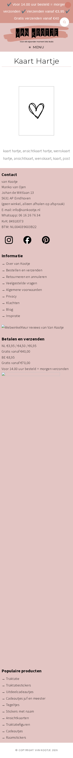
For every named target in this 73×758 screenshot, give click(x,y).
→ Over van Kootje (16, 263)
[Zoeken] (64, 22)
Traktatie (12, 678)
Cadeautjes (14, 731)
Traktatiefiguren (18, 724)
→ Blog (7, 309)
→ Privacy (9, 296)
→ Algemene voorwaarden (22, 289)
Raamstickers (16, 737)
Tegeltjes (12, 704)
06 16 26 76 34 (29, 215)
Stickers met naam (20, 711)
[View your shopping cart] (68, 5)
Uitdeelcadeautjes (20, 692)
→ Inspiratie (11, 316)
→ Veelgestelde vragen (19, 283)
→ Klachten (11, 303)
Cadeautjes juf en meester (26, 698)
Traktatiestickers (18, 685)
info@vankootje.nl (26, 210)
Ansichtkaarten (17, 718)
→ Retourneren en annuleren (24, 276)
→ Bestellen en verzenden (22, 270)
